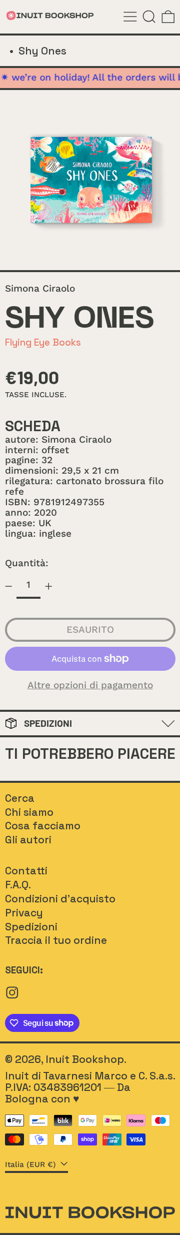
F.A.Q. (18, 884)
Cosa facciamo (42, 825)
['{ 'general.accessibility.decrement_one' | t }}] (8, 586)
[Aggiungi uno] (48, 586)
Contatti (26, 870)
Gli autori (28, 839)
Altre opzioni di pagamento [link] (90, 685)
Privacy (24, 912)
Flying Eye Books (43, 342)
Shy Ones (42, 51)
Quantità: (26, 563)
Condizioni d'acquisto (60, 898)
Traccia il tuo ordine (56, 940)
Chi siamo (29, 812)
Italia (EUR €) (31, 1164)
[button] (149, 17)
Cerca (19, 798)
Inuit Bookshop (85, 1059)
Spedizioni (31, 926)
